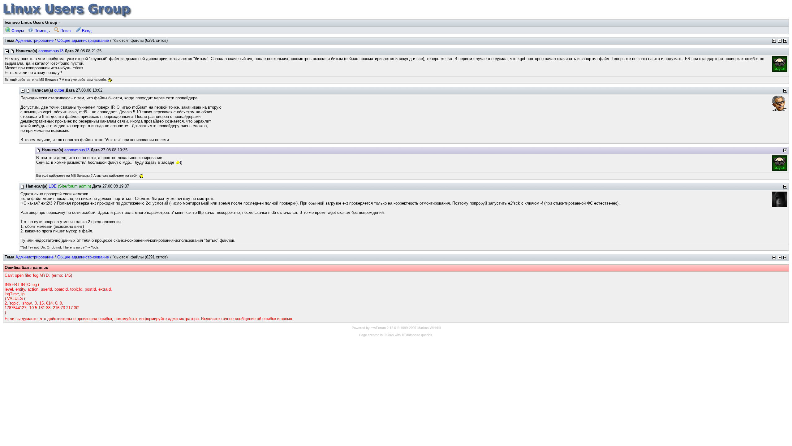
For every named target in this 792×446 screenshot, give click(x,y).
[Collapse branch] (7, 51)
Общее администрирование (83, 40)
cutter (59, 90)
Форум (17, 30)
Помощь (41, 30)
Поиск (65, 30)
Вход (86, 30)
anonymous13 (50, 51)
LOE (53, 186)
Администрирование (34, 40)
